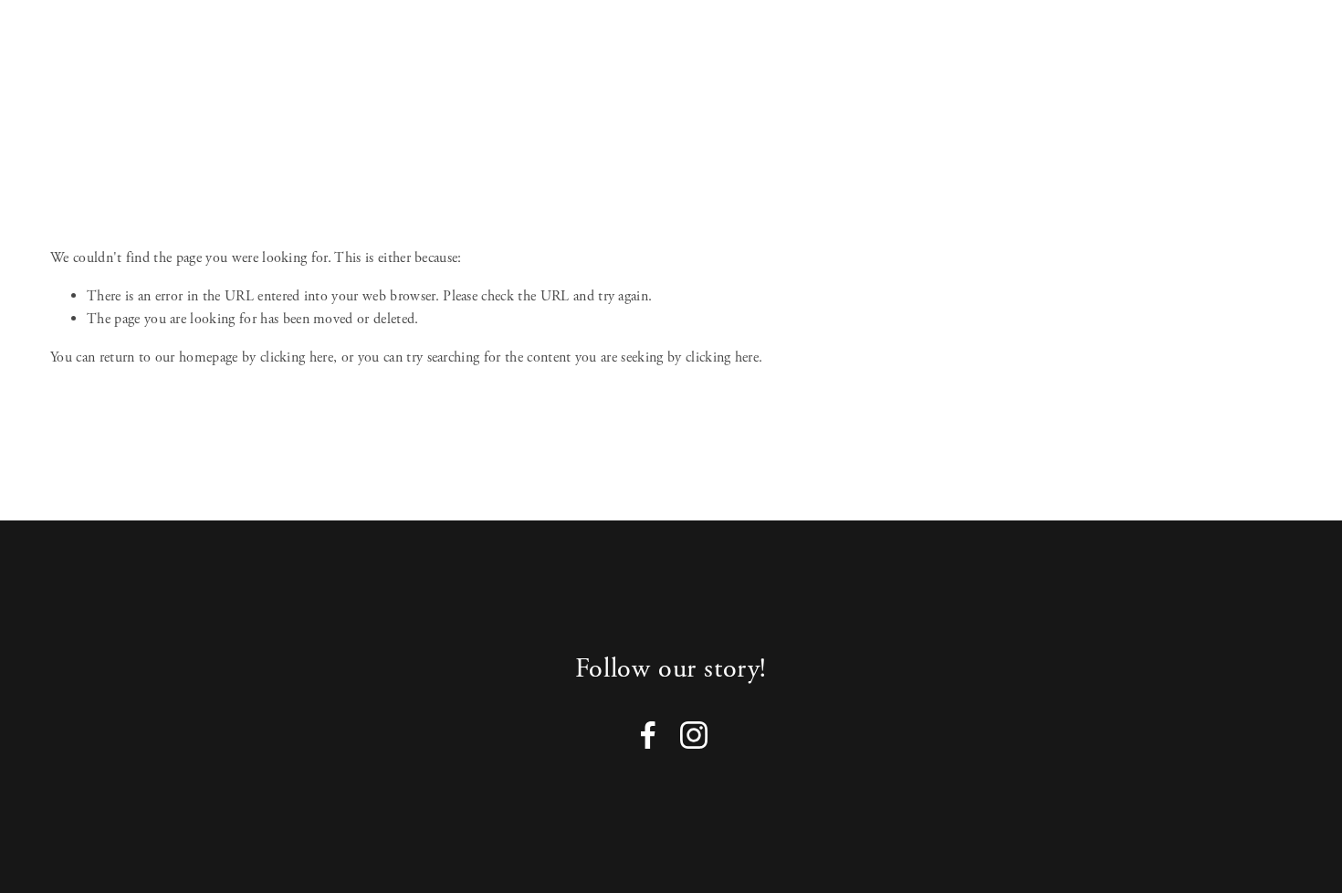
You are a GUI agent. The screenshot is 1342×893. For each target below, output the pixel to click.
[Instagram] (693, 735)
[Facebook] (648, 735)
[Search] (58, 48)
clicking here (296, 357)
